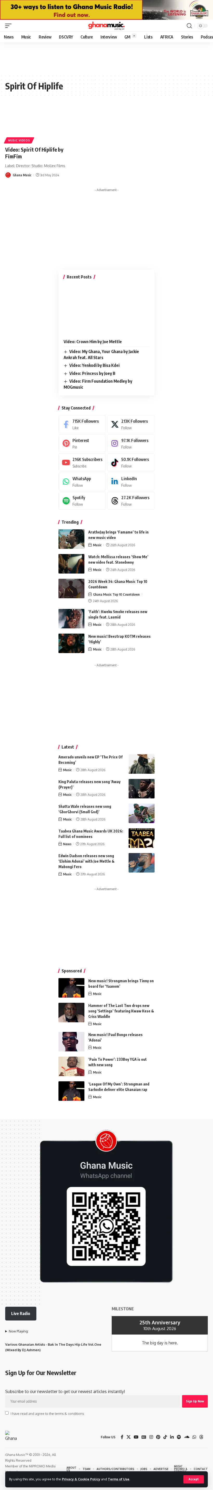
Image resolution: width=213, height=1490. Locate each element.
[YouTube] (136, 1437)
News (67, 844)
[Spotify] (82, 501)
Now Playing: (19, 1331)
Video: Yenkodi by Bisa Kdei (94, 365)
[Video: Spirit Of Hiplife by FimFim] (35, 124)
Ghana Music (22, 175)
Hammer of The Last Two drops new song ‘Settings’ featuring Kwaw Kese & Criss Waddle (121, 1011)
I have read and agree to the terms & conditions (47, 1413)
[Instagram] (131, 443)
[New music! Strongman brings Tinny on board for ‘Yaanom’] (71, 988)
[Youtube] (82, 462)
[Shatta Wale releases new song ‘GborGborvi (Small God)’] (142, 813)
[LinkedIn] (131, 482)
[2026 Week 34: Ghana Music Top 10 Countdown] (71, 588)
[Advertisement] (106, 226)
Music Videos (19, 140)
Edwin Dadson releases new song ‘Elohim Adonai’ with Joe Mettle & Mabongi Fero (86, 861)
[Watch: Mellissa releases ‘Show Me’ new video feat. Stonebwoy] (71, 564)
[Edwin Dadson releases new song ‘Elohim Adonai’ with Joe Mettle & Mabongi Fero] (142, 863)
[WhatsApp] (82, 482)
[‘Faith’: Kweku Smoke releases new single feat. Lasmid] (71, 618)
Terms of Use (118, 1479)
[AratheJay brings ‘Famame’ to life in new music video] (71, 539)
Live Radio (20, 1313)
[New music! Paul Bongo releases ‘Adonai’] (71, 1041)
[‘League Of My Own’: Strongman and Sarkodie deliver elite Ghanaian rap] (71, 1091)
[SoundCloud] (187, 1437)
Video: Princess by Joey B (92, 373)
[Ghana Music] (106, 25)
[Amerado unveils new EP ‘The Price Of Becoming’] (142, 764)
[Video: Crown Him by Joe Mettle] (106, 310)
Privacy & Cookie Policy (81, 1479)
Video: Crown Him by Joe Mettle (93, 341)
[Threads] (131, 501)
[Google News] (144, 1437)
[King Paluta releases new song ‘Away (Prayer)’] (142, 788)
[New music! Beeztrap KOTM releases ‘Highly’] (71, 643)
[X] (131, 424)
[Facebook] (82, 424)
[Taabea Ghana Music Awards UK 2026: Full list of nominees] (142, 838)
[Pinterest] (82, 443)
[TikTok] (165, 1437)
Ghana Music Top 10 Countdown (116, 594)
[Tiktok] (131, 462)
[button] (193, 1479)
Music (97, 545)
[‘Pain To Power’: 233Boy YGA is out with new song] (71, 1066)
